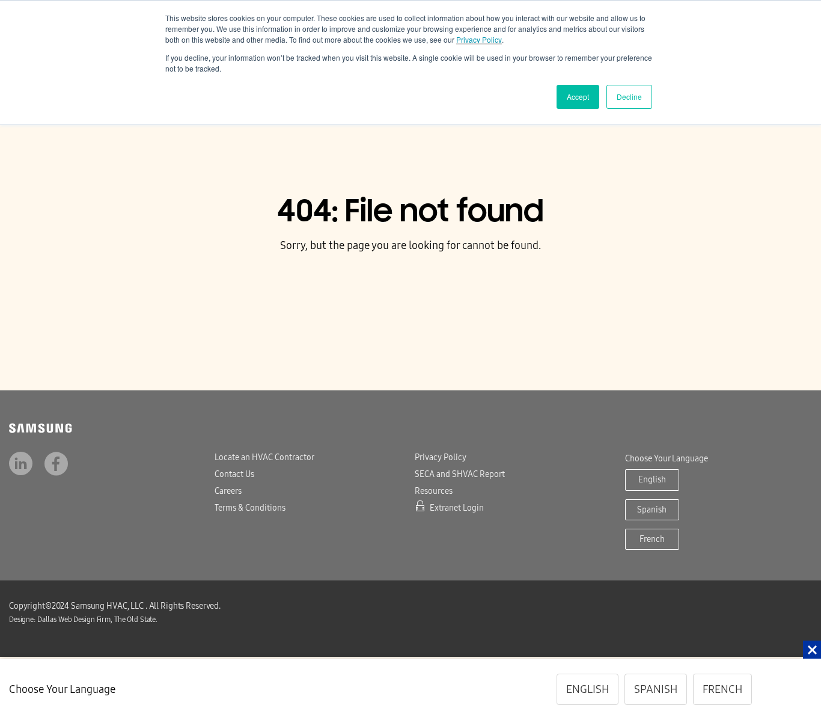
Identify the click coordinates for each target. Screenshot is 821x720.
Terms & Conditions (250, 508)
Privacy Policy (479, 39)
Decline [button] (629, 96)
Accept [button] (578, 96)
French (652, 539)
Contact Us (234, 474)
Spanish (652, 510)
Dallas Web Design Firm (80, 619)
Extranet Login (457, 508)
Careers (228, 491)
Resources (434, 491)
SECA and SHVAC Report (460, 474)
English (652, 480)
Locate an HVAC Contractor (264, 457)
